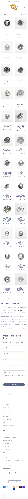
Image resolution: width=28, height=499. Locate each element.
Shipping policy (22, 494)
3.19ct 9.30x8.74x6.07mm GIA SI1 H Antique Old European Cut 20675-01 (21, 219)
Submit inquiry (14, 384)
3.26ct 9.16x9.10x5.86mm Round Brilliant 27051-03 (7, 80)
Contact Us (5, 401)
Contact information (15, 496)
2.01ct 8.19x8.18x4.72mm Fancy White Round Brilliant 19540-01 (21, 289)
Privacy (4, 422)
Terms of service (14, 494)
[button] (2, 7)
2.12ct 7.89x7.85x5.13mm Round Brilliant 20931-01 (20, 80)
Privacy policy (7, 494)
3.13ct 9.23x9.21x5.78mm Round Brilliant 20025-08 (7, 150)
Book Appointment (7, 404)
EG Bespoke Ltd (8, 491)
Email (4, 359)
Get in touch (21, 310)
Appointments (6, 468)
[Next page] (23, 298)
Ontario (5, 462)
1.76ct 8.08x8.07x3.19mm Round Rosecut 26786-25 (21, 196)
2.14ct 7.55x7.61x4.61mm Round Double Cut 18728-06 (7, 103)
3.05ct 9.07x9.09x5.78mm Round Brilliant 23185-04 (20, 150)
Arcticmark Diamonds (8, 425)
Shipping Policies (7, 413)
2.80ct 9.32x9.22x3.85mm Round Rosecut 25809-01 (7, 32)
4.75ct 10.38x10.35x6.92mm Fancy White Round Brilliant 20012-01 (21, 103)
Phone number (6, 366)
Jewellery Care (6, 410)
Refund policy (23, 491)
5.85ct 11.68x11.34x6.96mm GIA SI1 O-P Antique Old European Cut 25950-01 (7, 219)
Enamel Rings (6, 443)
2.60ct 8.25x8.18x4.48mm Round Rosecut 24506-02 (7, 289)
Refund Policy (6, 416)
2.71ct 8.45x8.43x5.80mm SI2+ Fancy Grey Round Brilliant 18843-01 (20, 126)
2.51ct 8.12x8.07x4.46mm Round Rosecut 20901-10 (7, 57)
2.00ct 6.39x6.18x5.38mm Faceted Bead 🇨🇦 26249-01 (7, 196)
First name (6, 347)
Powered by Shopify (15, 491)
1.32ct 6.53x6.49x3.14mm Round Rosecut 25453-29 (7, 266)
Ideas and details (7, 372)
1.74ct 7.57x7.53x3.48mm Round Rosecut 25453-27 (21, 173)
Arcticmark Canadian (8, 440)
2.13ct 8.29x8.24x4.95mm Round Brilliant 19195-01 (20, 57)
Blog (4, 398)
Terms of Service (7, 419)
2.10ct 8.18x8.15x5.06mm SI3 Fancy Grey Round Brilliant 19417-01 (7, 173)
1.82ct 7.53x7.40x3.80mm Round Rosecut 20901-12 (7, 126)
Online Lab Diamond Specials (9, 437)
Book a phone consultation (9, 465)
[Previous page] (4, 298)
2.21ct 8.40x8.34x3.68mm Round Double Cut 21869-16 (21, 266)
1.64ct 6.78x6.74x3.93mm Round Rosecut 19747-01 (20, 243)
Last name (6, 353)
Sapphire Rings (6, 446)
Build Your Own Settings (8, 434)
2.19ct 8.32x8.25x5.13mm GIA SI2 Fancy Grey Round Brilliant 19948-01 (20, 33)
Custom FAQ (6, 407)
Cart (4, 452)
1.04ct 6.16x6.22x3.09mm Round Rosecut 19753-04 (7, 243)
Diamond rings (6, 449)
